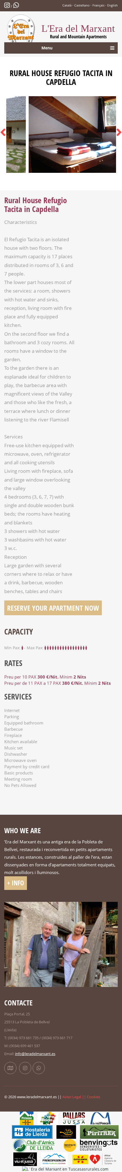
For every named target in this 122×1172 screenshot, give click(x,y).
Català (66, 5)
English (112, 5)
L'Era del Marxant (78, 31)
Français (98, 5)
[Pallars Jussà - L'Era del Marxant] (74, 1118)
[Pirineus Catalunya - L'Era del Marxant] (26, 1118)
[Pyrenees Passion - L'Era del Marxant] (54, 1159)
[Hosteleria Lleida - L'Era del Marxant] (32, 1131)
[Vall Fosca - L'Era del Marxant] (100, 1118)
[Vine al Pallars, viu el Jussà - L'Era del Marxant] (25, 1159)
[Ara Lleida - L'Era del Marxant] (47, 1118)
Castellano (82, 5)
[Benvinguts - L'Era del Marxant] (90, 1145)
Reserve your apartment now (53, 608)
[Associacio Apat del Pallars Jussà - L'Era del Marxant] (66, 1131)
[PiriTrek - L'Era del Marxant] (99, 1131)
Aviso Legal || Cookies (81, 1096)
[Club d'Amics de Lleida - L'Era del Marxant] (36, 1145)
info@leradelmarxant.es (35, 1053)
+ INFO (15, 883)
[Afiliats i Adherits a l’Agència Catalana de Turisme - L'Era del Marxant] (94, 1159)
